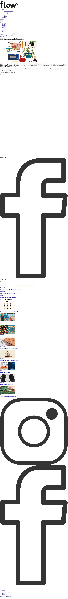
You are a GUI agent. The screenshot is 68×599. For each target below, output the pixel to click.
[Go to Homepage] (9, 7)
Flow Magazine (2, 287)
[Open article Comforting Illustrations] (7, 369)
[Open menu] (0, 22)
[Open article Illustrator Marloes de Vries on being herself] (7, 357)
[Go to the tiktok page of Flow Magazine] (1, 588)
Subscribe (1, 19)
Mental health (2, 295)
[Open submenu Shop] (4, 9)
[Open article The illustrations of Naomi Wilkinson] (7, 333)
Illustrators (7, 35)
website (16, 70)
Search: (1, 34)
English (5, 16)
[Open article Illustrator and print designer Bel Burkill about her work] (7, 321)
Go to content (2, 0)
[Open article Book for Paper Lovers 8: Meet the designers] (7, 345)
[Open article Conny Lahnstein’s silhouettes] (7, 381)
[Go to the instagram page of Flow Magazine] (34, 464)
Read (3, 35)
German (5, 15)
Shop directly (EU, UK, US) (8, 11)
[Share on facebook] (34, 277)
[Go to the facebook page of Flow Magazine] (34, 584)
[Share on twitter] (1, 279)
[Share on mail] (6, 279)
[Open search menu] (1, 21)
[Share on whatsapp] (2, 279)
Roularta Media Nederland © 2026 (5, 596)
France (5, 14)
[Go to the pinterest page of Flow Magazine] (1, 586)
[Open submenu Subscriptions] (7, 13)
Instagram (20, 70)
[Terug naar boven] (1, 598)
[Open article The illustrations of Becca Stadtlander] (7, 393)
